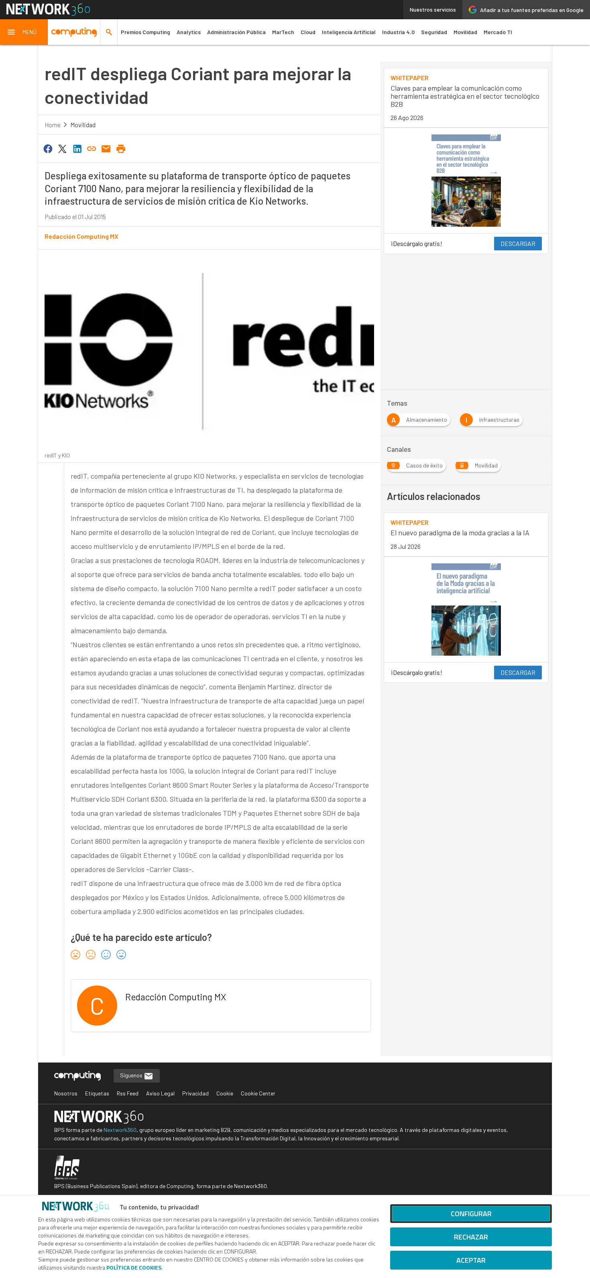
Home (53, 124)
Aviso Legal (160, 1093)
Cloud (308, 31)
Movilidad (465, 31)
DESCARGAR (517, 243)
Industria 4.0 (398, 31)
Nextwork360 (120, 1129)
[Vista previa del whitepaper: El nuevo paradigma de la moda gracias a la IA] (466, 609)
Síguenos (132, 1075)
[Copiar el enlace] (91, 148)
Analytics (189, 31)
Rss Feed (127, 1093)
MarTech (283, 31)
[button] (24, 32)
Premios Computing (145, 31)
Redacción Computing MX (81, 236)
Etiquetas (97, 1093)
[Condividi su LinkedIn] (77, 148)
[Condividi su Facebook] (47, 148)
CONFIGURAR (471, 1213)
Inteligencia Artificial (349, 31)
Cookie (224, 1093)
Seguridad (434, 31)
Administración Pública (236, 31)
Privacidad (195, 1093)
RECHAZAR (471, 1236)
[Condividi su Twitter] (62, 148)
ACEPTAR (471, 1260)
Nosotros (65, 1093)
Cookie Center (258, 1093)
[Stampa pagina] (120, 148)
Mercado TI (498, 31)
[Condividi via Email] (106, 148)
